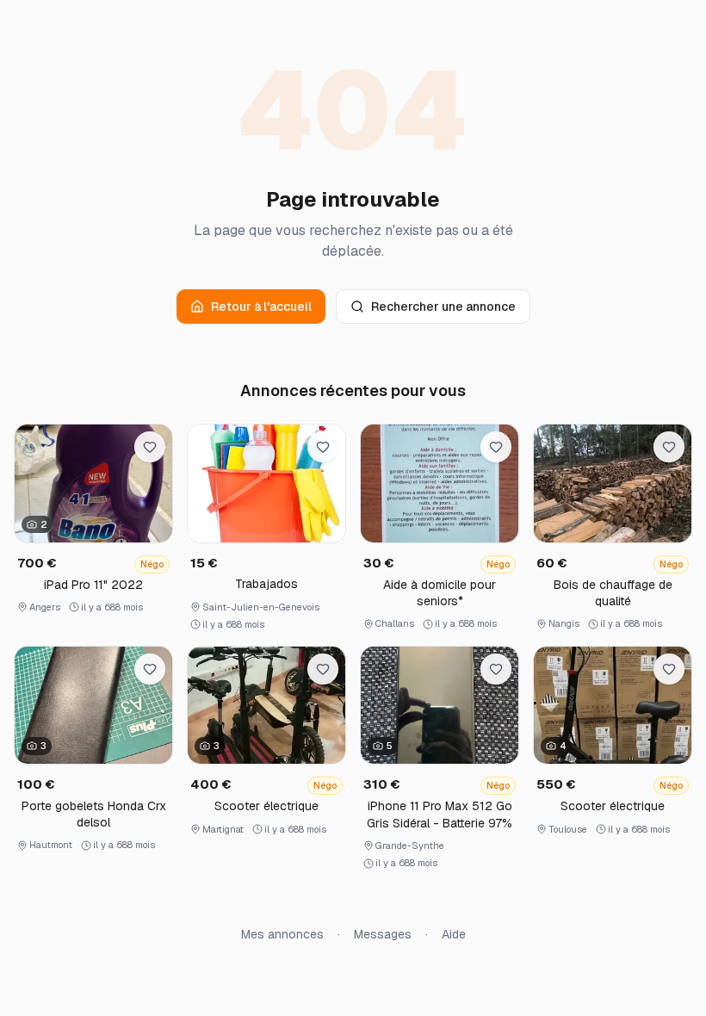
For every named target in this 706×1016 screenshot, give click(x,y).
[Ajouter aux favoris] (149, 446)
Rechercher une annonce (443, 306)
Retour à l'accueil (261, 306)
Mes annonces (282, 934)
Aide (454, 934)
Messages (383, 934)
